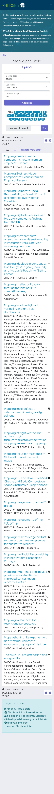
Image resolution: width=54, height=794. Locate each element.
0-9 (16, 112)
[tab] (7, 150)
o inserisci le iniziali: (18, 128)
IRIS (4, 54)
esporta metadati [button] (30, 149)
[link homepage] (15, 5)
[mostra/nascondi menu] (51, 5)
